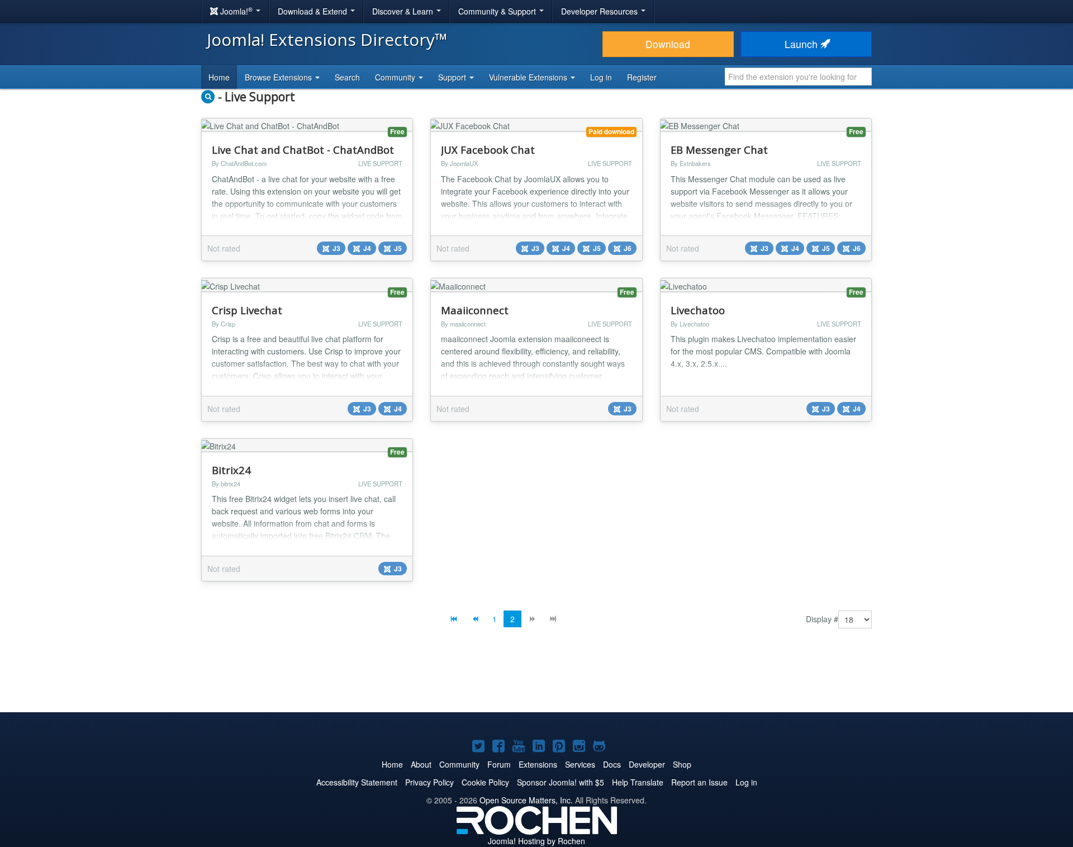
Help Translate (637, 782)
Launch (802, 44)
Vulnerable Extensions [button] (529, 77)
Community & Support (498, 11)
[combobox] (798, 77)
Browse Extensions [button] (279, 77)
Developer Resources (600, 11)
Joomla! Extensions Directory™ (327, 39)
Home (219, 77)
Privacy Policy (429, 782)
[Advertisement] (536, 679)
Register (642, 77)
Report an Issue (699, 782)
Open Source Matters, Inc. (526, 800)
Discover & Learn (403, 11)
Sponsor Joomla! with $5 (560, 782)
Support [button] (453, 77)
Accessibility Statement (356, 782)
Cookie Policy (485, 782)
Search (347, 77)
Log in (601, 77)
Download (667, 44)
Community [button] (396, 77)
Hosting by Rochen (536, 840)
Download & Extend (313, 11)
